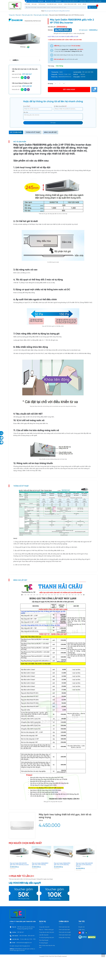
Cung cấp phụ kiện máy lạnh (46, 932)
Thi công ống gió (43, 943)
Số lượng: (50, 83)
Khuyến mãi (82, 927)
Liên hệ (84, 4)
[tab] (16, 132)
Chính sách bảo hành (64, 929)
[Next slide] (39, 60)
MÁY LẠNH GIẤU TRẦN (87, 72)
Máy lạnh (34, 4)
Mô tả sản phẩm (16, 132)
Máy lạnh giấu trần (48, 10)
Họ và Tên (26, 106)
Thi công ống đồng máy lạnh (46, 937)
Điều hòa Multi (66, 10)
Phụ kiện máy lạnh (51, 4)
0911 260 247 (41, 1)
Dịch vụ (60, 4)
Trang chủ (12, 15)
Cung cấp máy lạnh (44, 927)
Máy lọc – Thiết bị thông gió (46, 929)
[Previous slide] (10, 60)
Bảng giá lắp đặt (50, 132)
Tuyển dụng (81, 929)
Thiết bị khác (41, 4)
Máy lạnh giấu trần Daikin (41, 15)
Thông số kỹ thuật (33, 132)
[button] (16, 60)
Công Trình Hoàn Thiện (70, 4)
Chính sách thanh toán (65, 935)
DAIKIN (61, 72)
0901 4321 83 (58, 1)
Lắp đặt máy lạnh (43, 935)
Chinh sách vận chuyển (65, 932)
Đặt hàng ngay (69, 89)
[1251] (94, 89)
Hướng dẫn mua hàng (64, 937)
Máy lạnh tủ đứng (58, 10)
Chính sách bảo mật (64, 927)
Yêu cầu (25, 112)
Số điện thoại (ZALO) (60, 106)
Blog (79, 4)
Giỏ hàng (93, 7)
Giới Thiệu (27, 4)
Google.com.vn (26, 946)
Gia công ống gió (43, 940)
